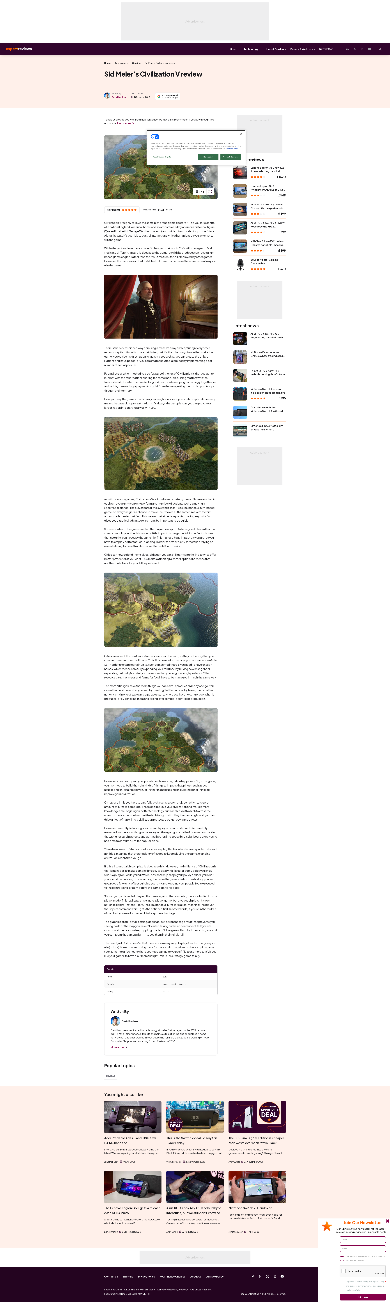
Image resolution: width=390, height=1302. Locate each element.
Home (107, 63)
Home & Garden (274, 49)
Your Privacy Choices (172, 1276)
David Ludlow (119, 97)
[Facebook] (340, 49)
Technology (251, 49)
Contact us (111, 1276)
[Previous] (109, 167)
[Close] (241, 134)
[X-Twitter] (354, 49)
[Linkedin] (347, 49)
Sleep (233, 49)
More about (118, 1047)
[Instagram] (362, 49)
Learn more (124, 123)
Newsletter (326, 49)
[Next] (212, 167)
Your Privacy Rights (162, 157)
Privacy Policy (146, 1276)
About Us (195, 1276)
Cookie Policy (231, 148)
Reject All (208, 157)
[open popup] (210, 191)
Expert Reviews (16, 49)
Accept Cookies (230, 157)
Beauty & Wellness (301, 49)
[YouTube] (369, 49)
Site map (128, 1276)
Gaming (136, 63)
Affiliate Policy (215, 1276)
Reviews (110, 1075)
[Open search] (380, 49)
